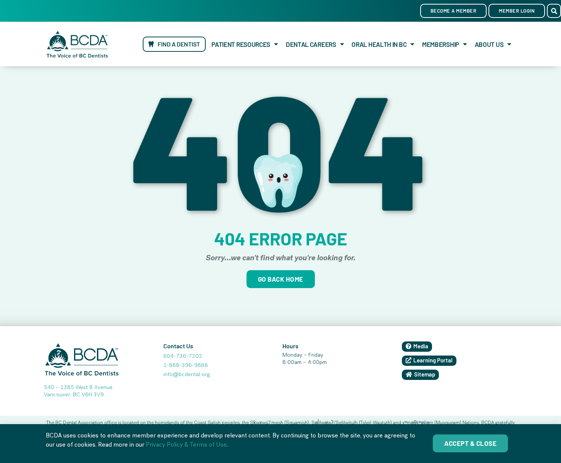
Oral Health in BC (378, 44)
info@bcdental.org (186, 375)
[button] (554, 11)
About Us (489, 44)
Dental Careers (311, 44)
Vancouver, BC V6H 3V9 (74, 395)
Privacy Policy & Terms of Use (186, 445)
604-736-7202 (182, 357)
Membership (440, 44)
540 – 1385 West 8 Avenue (78, 388)
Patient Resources (240, 44)
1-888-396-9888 (185, 366)
